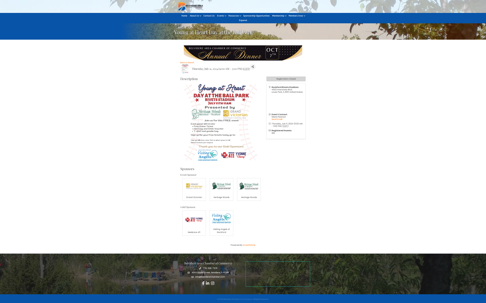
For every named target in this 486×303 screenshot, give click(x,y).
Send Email (277, 119)
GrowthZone (249, 245)
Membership (278, 16)
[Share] (253, 67)
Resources (233, 16)
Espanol (243, 20)
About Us (194, 16)
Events (220, 16)
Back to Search (187, 62)
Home (184, 16)
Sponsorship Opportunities (256, 16)
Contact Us (209, 16)
